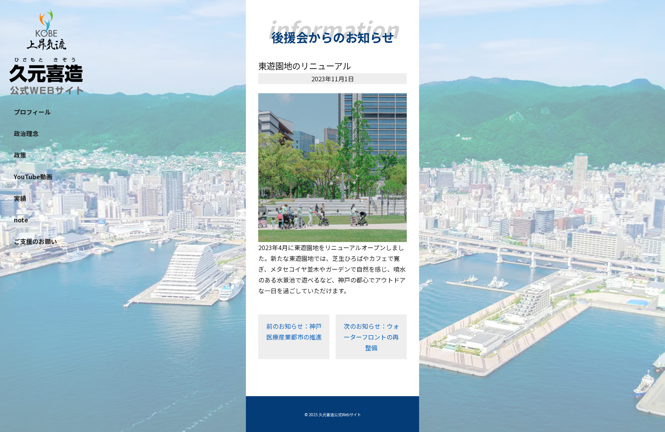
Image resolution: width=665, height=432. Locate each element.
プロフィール (32, 111)
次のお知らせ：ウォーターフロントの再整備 (371, 336)
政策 (20, 155)
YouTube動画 (33, 176)
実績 (20, 198)
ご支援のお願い (35, 241)
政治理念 (26, 133)
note (21, 219)
